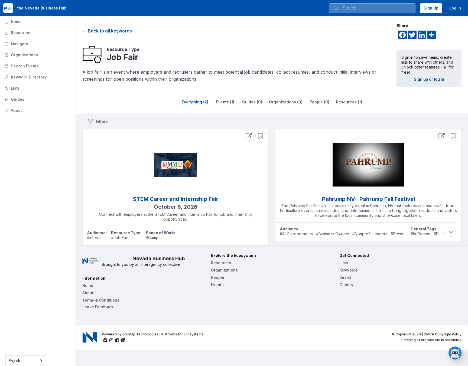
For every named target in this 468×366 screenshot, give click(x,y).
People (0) (319, 102)
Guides (13, 99)
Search (346, 277)
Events (217, 284)
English (14, 361)
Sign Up (431, 8)
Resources (17, 32)
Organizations (20, 55)
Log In (455, 8)
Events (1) (225, 102)
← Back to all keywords (107, 31)
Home (12, 21)
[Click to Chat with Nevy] (454, 353)
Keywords (348, 270)
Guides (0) (252, 102)
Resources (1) (349, 102)
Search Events (21, 66)
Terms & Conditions (100, 300)
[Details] (249, 135)
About (12, 110)
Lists (11, 88)
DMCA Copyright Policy (442, 334)
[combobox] (372, 8)
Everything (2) (195, 102)
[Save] (260, 135)
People (217, 277)
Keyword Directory (25, 77)
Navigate (15, 43)
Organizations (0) (286, 102)
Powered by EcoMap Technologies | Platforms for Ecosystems (152, 334)
